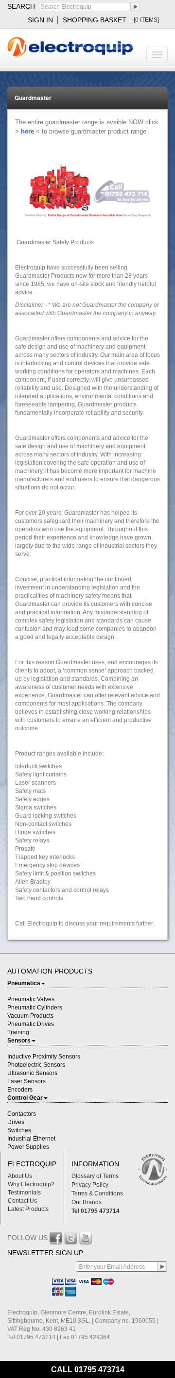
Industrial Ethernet (31, 1138)
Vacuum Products (30, 1015)
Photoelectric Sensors (36, 1064)
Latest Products (28, 1209)
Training (18, 1032)
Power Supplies (28, 1146)
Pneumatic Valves (30, 999)
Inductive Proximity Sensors (43, 1056)
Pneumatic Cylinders (34, 1007)
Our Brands (86, 1202)
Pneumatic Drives (30, 1024)
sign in (40, 20)
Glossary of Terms (95, 1176)
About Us (20, 1176)
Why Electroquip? (31, 1184)
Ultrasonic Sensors (32, 1073)
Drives (15, 1122)
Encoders (20, 1089)
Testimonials (24, 1192)
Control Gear (25, 1097)
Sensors (19, 1040)
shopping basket (94, 20)
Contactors (21, 1113)
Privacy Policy (89, 1184)
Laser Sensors (26, 1081)
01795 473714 (99, 1369)
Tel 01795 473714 (95, 1211)
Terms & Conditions (97, 1193)
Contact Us (22, 1200)
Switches (19, 1130)
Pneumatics (23, 983)
